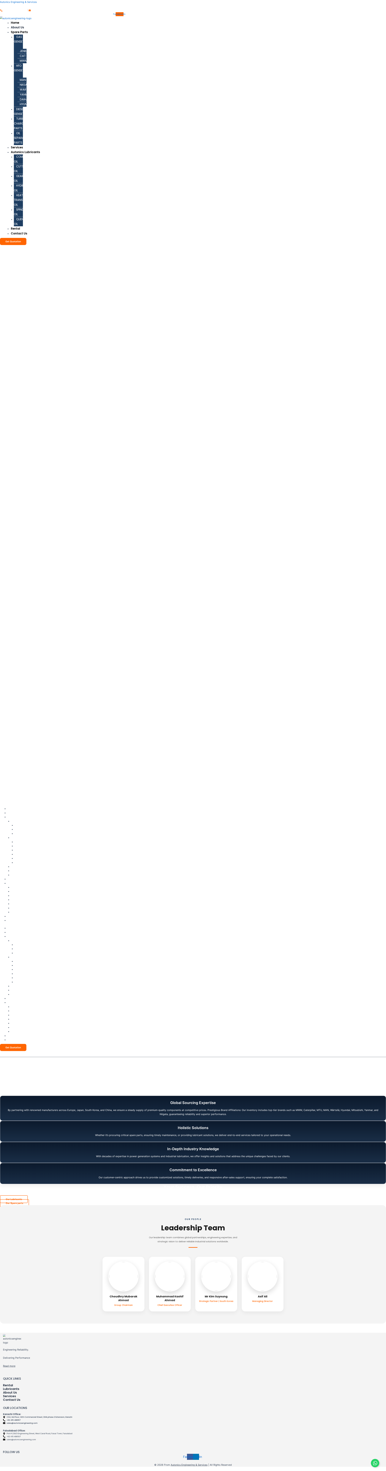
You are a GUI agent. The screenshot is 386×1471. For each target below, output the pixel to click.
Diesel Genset (19, 111)
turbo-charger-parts (21, 123)
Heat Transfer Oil (20, 200)
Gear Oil (18, 178)
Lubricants (11, 1389)
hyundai (26, 104)
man (23, 80)
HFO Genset (19, 68)
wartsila (26, 90)
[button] (149, 32)
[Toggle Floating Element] (375, 1463)
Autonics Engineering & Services (18, 1)
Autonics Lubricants (25, 152)
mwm (23, 61)
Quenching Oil (23, 221)
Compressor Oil (24, 159)
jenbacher (27, 51)
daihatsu (26, 99)
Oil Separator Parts (22, 138)
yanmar (25, 95)
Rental (15, 229)
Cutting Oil (21, 168)
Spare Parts (19, 32)
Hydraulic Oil (22, 188)
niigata (25, 85)
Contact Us (19, 233)
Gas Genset (19, 39)
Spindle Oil (20, 212)
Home (15, 23)
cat (23, 56)
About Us (17, 27)
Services (17, 147)
